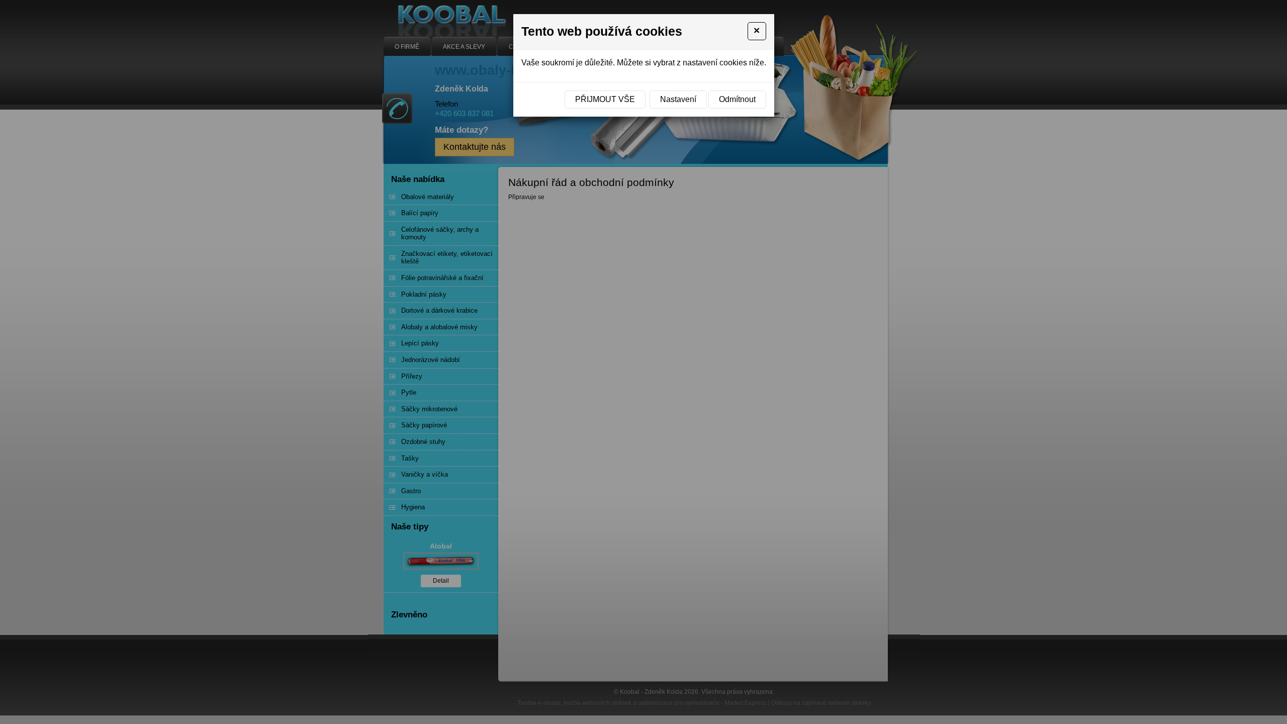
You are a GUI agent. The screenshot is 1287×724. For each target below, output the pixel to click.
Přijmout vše (605, 99)
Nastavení (678, 99)
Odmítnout (737, 99)
